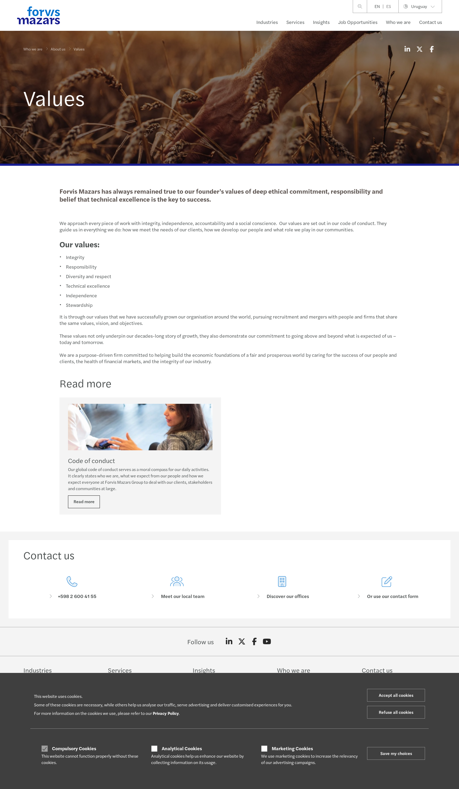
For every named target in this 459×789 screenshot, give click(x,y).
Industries (267, 22)
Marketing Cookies (292, 748)
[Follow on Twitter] (241, 641)
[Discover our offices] (282, 587)
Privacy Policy (166, 713)
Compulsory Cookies (74, 748)
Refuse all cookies (396, 712)
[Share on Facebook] (432, 49)
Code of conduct (91, 460)
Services (295, 22)
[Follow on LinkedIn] (229, 641)
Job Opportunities (357, 22)
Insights (321, 22)
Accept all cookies (396, 695)
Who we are (398, 22)
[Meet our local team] (177, 587)
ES (388, 6)
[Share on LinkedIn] (407, 49)
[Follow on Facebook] (254, 641)
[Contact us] (72, 587)
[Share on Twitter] (419, 49)
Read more (84, 501)
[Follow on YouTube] (267, 641)
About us (58, 49)
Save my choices (396, 753)
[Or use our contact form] (387, 587)
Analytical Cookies (182, 748)
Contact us (430, 22)
